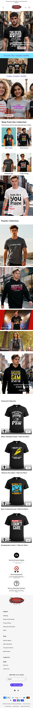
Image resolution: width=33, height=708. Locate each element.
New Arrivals (6, 651)
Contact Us (6, 669)
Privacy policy (8, 706)
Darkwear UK (9, 703)
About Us (5, 665)
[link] (21, 47)
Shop (28, 432)
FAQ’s (4, 630)
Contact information (25, 706)
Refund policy (16, 706)
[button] (3, 7)
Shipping (5, 615)
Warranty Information (9, 626)
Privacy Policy (7, 623)
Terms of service (26, 703)
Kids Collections (7, 644)
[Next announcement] (30, 2)
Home (4, 661)
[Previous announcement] (3, 2)
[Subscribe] (25, 679)
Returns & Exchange (8, 619)
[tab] (14, 50)
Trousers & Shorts (8, 647)
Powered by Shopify (16, 703)
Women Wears (7, 640)
